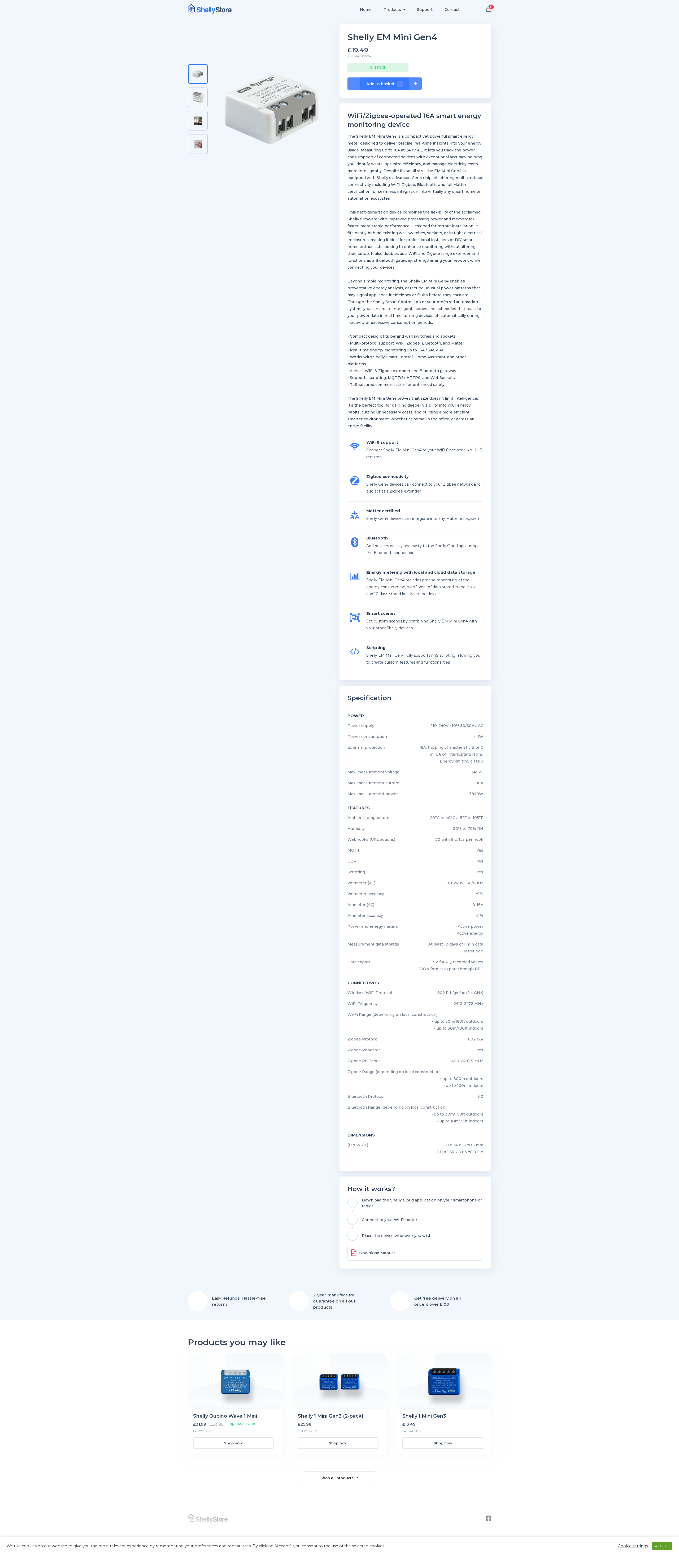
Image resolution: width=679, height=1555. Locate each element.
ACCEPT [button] (662, 1546)
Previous (197, 58)
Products (392, 9)
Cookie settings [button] (633, 1546)
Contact (452, 9)
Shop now (233, 1443)
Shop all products (337, 1478)
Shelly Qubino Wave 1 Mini (225, 1416)
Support (425, 9)
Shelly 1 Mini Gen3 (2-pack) (330, 1416)
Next (197, 160)
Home (366, 9)
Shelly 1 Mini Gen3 (424, 1416)
